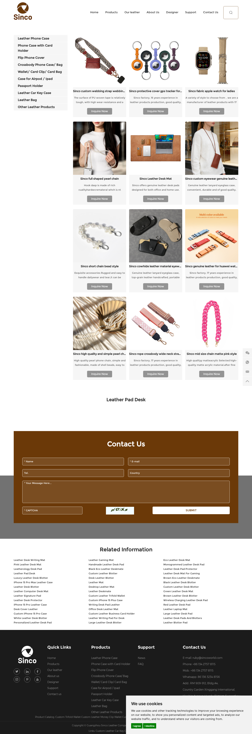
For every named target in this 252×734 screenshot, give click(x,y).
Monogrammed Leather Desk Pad (183, 564)
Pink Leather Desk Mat (27, 564)
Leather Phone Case (104, 658)
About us (53, 676)
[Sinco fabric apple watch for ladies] (211, 60)
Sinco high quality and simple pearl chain (99, 353)
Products (111, 12)
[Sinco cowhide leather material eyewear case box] (155, 235)
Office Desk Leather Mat (103, 609)
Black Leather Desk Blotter (179, 582)
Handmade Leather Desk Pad (106, 564)
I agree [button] (137, 725)
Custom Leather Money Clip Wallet (101, 717)
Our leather (132, 12)
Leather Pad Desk (24, 573)
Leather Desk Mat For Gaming (181, 573)
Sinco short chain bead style (100, 266)
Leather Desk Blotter (26, 586)
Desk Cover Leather (26, 609)
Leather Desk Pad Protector (180, 569)
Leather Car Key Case (105, 700)
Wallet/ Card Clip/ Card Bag (109, 682)
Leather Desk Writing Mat (29, 560)
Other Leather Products (106, 712)
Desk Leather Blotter (101, 577)
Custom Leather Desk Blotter (181, 586)
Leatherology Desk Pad (28, 569)
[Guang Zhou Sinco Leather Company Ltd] (23, 11)
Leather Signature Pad (27, 595)
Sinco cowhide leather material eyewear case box (155, 266)
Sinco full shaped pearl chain (99, 178)
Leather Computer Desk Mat (31, 591)
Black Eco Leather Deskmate (106, 569)
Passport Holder (101, 694)
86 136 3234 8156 (209, 677)
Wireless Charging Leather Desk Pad (185, 600)
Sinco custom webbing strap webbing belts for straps (99, 91)
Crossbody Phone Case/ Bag (109, 676)
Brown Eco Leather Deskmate (181, 577)
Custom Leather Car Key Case (113, 730)
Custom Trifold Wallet (68, 717)
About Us (153, 12)
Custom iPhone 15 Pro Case (30, 613)
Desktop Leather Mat (101, 586)
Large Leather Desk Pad (177, 613)
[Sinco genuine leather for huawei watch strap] (211, 235)
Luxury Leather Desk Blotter (31, 577)
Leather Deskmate (100, 591)
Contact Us (210, 12)
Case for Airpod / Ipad (105, 688)
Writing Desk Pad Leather (104, 604)
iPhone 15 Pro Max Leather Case (33, 582)
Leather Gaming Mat (101, 560)
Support (190, 12)
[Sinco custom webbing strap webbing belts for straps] (99, 60)
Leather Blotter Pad (175, 622)
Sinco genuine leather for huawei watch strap (211, 266)
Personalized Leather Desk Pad (33, 622)
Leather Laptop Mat (175, 609)
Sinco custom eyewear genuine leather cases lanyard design (211, 178)
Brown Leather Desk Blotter (180, 595)
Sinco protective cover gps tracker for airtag (155, 91)
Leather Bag (99, 706)
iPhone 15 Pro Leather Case (30, 604)
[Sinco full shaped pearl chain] (99, 148)
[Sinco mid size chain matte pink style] (211, 323)
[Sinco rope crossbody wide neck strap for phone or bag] (155, 323)
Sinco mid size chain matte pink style (212, 353)
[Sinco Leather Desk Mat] (155, 148)
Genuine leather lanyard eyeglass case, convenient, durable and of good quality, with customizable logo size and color (211, 188)
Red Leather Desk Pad (176, 604)
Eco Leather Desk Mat (176, 560)
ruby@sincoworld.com (208, 657)
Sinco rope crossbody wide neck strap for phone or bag (155, 353)
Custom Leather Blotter (103, 573)
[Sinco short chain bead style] (99, 235)
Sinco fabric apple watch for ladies (211, 91)
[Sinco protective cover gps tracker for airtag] (155, 60)
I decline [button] (149, 725)
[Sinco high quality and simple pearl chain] (99, 323)
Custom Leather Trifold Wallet (107, 595)
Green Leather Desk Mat (178, 591)
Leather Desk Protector (28, 600)
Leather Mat (96, 582)
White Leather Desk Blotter (30, 618)
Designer (172, 12)
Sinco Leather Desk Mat (156, 178)
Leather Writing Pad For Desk (106, 618)
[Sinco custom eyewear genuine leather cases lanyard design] (211, 148)
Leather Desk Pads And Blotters (182, 618)
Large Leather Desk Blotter (105, 622)
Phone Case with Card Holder (110, 664)
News (141, 658)
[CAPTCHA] (120, 511)
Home (94, 12)
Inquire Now (99, 111)
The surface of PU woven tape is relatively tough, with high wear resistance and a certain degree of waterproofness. (99, 100)
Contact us (54, 694)
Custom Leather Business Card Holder (112, 613)
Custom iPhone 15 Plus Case (106, 600)
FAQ (140, 664)
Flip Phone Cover (102, 670)
